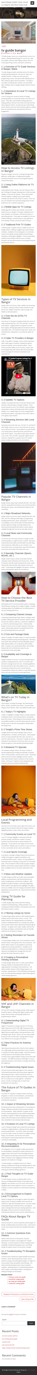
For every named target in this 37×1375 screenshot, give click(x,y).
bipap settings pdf (26, 1299)
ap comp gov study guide (17, 1281)
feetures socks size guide (17, 1277)
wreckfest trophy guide (16, 1279)
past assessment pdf (8, 1345)
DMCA (18, 1372)
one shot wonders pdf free (10, 1336)
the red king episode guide (9, 1339)
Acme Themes (31, 1370)
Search (4, 1319)
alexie (20, 53)
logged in (11, 1314)
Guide (4, 46)
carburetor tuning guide (16, 1283)
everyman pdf (6, 1342)
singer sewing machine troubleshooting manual (16, 1348)
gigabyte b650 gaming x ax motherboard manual (19, 1294)
